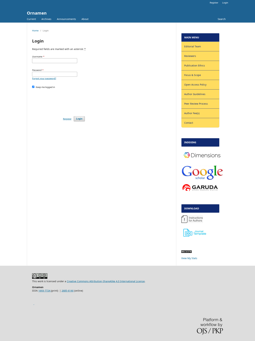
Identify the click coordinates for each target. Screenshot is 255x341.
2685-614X (68, 290)
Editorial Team (192, 46)
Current (31, 19)
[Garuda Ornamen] (200, 191)
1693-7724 (44, 290)
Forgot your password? (44, 78)
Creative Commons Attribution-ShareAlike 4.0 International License (106, 281)
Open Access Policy (195, 84)
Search (222, 19)
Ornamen (37, 13)
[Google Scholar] (202, 179)
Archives (46, 19)
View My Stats (189, 258)
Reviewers (190, 56)
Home (35, 30)
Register (214, 2)
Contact (188, 122)
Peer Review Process (196, 103)
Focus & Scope (192, 75)
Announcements (66, 19)
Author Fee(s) (191, 113)
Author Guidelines (194, 94)
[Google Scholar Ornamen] (33, 303)
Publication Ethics (194, 65)
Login (225, 2)
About (85, 19)
